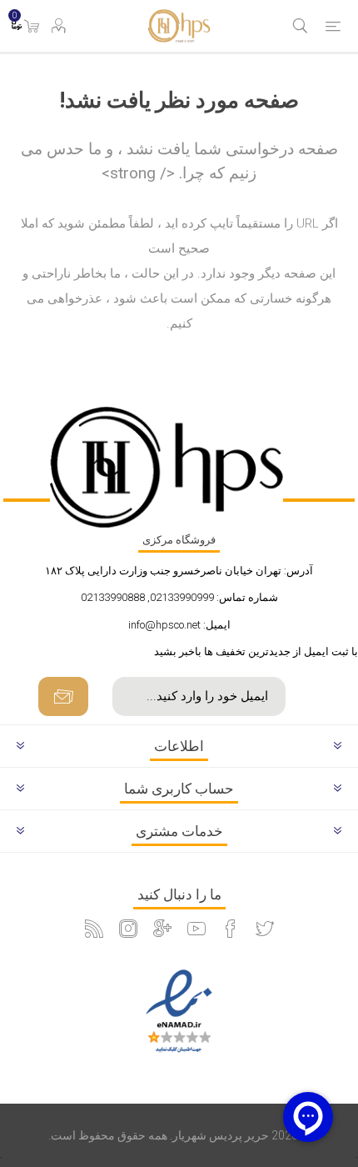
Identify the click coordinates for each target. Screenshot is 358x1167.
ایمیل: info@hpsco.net (179, 625)
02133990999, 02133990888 (147, 597)
